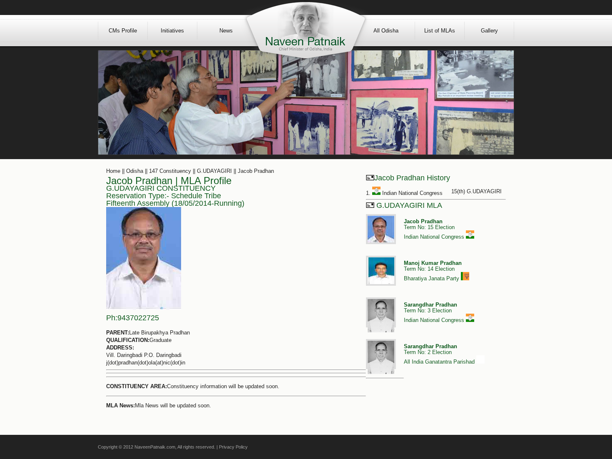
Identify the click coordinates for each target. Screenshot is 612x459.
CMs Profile (123, 30)
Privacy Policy (233, 446)
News (226, 30)
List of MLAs (439, 30)
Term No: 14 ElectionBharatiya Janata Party (433, 271)
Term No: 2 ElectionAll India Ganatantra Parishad (440, 354)
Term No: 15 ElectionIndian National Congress (435, 229)
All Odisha (385, 30)
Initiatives (172, 30)
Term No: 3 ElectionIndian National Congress (435, 312)
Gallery (489, 30)
